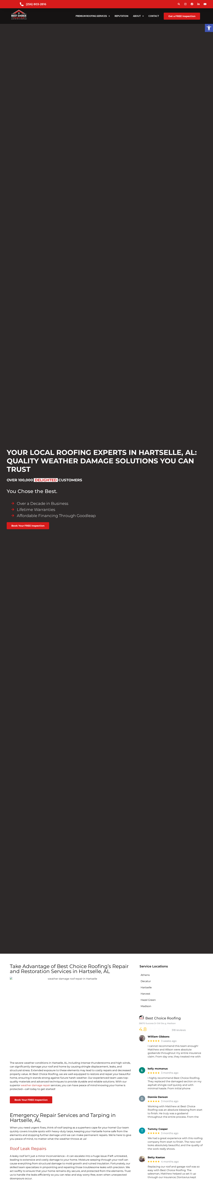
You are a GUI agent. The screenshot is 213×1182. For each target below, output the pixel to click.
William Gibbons (158, 1036)
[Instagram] (185, 4)
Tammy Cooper (158, 1129)
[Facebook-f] (191, 4)
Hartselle (146, 987)
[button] (178, 4)
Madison (146, 1006)
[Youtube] (205, 4)
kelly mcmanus (158, 1068)
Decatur (146, 981)
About (137, 16)
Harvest (145, 993)
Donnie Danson (158, 1097)
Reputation (121, 16)
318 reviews (179, 1030)
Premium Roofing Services (91, 16)
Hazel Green (148, 999)
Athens (145, 975)
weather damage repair (35, 1085)
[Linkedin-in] (198, 4)
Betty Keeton (156, 1157)
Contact (153, 16)
